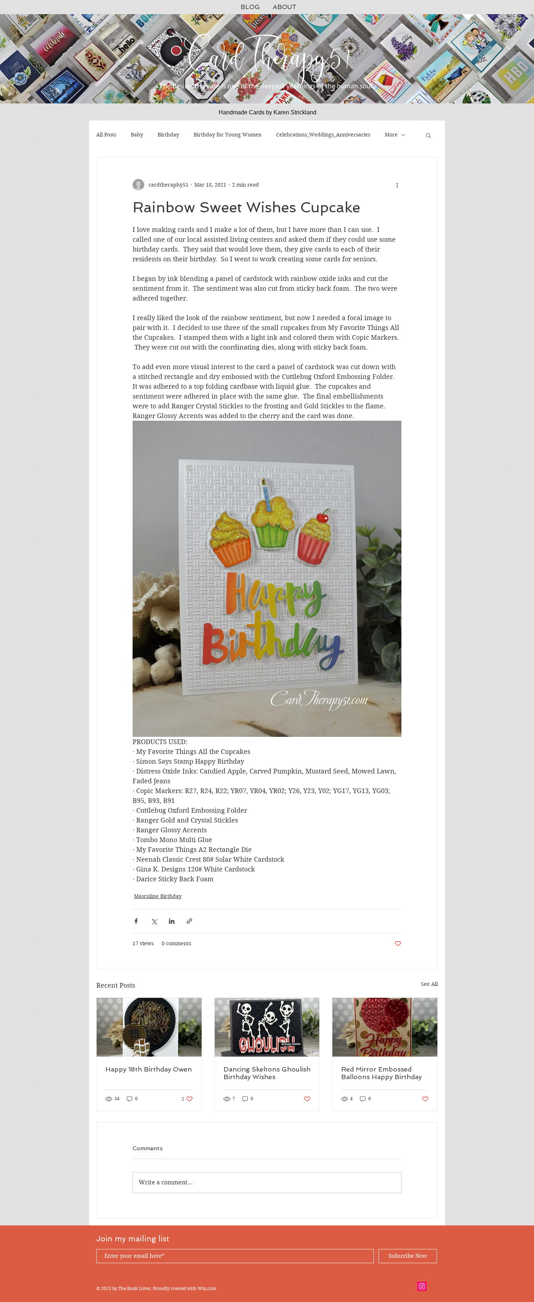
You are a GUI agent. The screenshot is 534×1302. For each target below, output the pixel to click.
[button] (428, 135)
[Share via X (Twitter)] (153, 921)
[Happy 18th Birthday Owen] (149, 1027)
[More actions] (397, 184)
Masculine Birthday (158, 896)
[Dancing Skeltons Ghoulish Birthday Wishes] (267, 1027)
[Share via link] (189, 921)
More (391, 134)
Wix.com (207, 1288)
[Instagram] (421, 1286)
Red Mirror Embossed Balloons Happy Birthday (381, 1073)
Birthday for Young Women (228, 134)
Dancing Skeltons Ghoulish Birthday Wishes (267, 1073)
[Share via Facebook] (136, 921)
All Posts (106, 134)
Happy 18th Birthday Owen (148, 1069)
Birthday (168, 134)
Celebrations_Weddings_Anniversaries (323, 134)
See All (429, 984)
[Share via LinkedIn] (171, 921)
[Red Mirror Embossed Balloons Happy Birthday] (384, 1027)
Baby (137, 134)
